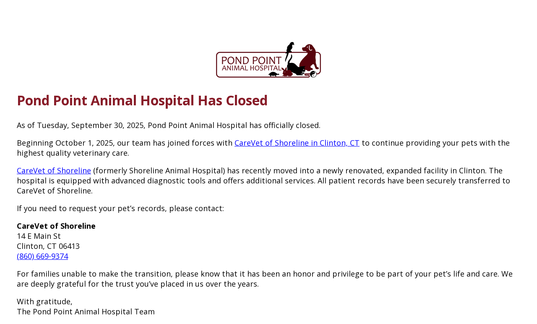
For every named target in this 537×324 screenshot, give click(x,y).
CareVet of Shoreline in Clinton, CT (297, 143)
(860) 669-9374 (42, 256)
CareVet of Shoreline (54, 170)
